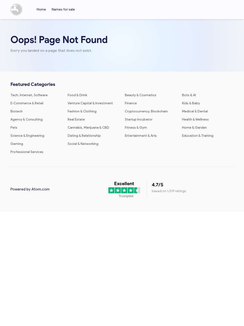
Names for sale (63, 9)
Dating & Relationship (84, 136)
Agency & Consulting (26, 119)
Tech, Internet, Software (29, 95)
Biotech (16, 111)
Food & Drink (77, 95)
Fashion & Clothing (82, 111)
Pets (13, 128)
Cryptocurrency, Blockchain (146, 111)
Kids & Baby (191, 103)
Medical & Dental (195, 111)
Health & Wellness (195, 119)
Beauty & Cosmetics (140, 95)
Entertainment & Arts (141, 136)
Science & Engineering (27, 136)
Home (41, 9)
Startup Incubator (138, 119)
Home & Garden (194, 128)
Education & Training (198, 136)
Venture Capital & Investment (90, 103)
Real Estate (76, 119)
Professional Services (26, 152)
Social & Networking (83, 144)
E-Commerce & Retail (26, 103)
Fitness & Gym (136, 128)
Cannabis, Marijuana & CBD (88, 128)
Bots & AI (189, 95)
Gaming (16, 144)
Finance (131, 103)
